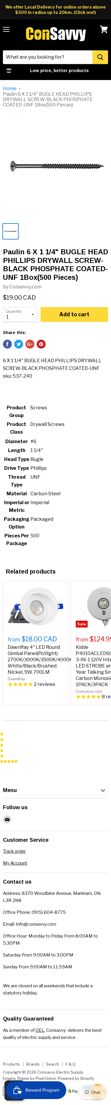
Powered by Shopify (76, 1078)
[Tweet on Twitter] (18, 344)
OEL (40, 1030)
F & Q (70, 1064)
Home (10, 88)
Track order (14, 851)
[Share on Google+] (29, 344)
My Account (15, 863)
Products (11, 1064)
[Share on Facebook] (7, 344)
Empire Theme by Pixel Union (29, 1078)
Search (52, 1064)
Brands (33, 1064)
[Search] (100, 57)
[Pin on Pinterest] (41, 344)
